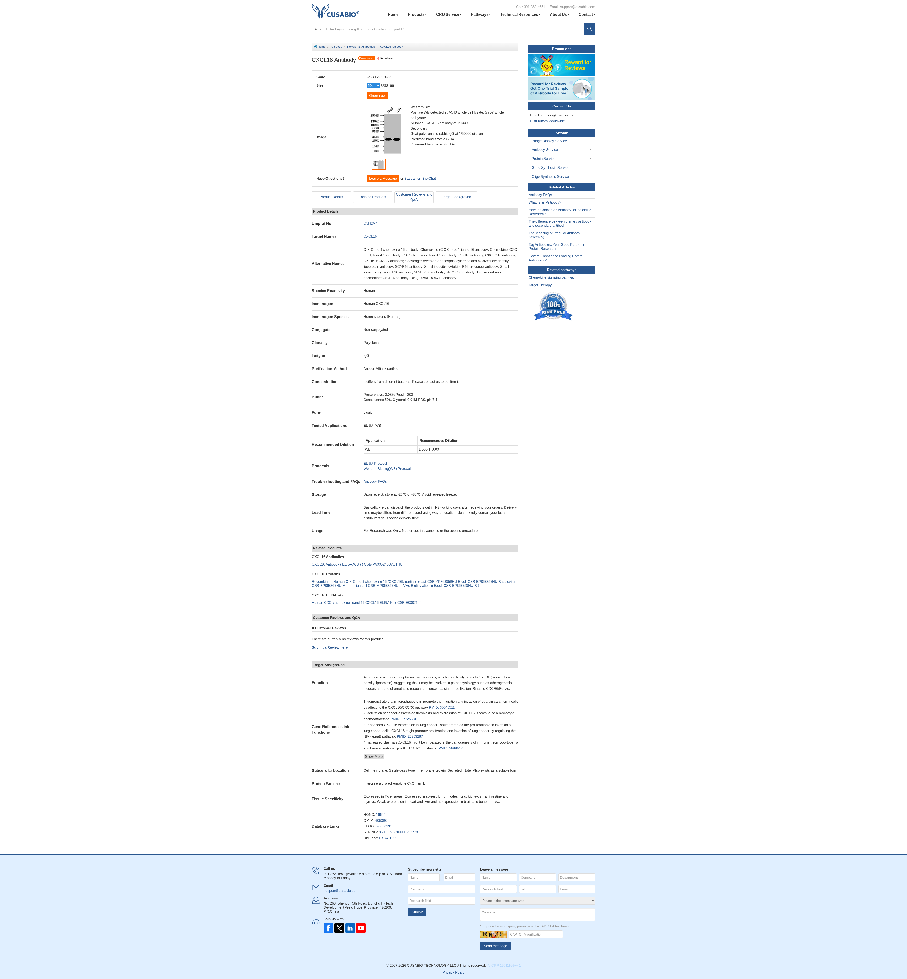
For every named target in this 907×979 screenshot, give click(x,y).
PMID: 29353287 (410, 736)
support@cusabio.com (577, 7)
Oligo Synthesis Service (550, 177)
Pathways (479, 15)
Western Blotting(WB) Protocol (387, 469)
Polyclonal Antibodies (361, 46)
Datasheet (386, 58)
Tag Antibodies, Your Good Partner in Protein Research (557, 247)
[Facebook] (328, 928)
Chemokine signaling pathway (552, 277)
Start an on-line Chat (420, 178)
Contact (586, 15)
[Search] (589, 29)
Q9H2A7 (370, 223)
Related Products (372, 197)
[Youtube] (359, 928)
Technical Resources (519, 15)
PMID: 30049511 (442, 707)
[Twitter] (338, 928)
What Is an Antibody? (545, 202)
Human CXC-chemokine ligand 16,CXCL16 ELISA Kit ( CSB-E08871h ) (367, 602)
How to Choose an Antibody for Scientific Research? (560, 212)
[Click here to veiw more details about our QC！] (554, 306)
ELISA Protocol (375, 463)
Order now (377, 96)
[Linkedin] (349, 928)
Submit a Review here (330, 647)
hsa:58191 (384, 826)
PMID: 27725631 (403, 719)
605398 (381, 820)
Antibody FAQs (375, 481)
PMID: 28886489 (451, 748)
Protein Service (543, 159)
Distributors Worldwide (546, 121)
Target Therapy (540, 285)
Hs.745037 (387, 838)
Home (393, 15)
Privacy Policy (453, 972)
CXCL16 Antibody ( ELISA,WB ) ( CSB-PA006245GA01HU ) (358, 564)
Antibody (336, 46)
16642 (380, 815)
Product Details (331, 197)
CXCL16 (370, 236)
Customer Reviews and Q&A (414, 197)
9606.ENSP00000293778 (398, 832)
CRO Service (447, 15)
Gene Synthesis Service (550, 168)
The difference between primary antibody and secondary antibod (560, 223)
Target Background (456, 197)
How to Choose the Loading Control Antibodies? (556, 258)
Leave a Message (383, 178)
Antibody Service (545, 150)
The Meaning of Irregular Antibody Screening (554, 235)
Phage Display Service (549, 141)
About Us (558, 15)
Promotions (561, 49)
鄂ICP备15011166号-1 (504, 965)
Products (416, 15)
